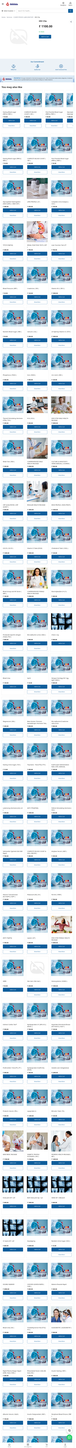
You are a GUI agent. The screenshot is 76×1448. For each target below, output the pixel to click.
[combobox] (42, 11)
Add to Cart (45, 37)
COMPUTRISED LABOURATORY (23, 17)
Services (9, 17)
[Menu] (3, 4)
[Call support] (69, 1430)
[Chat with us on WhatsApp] (69, 1437)
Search (70, 11)
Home (3, 17)
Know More (11, 126)
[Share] (71, 22)
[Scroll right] (71, 110)
